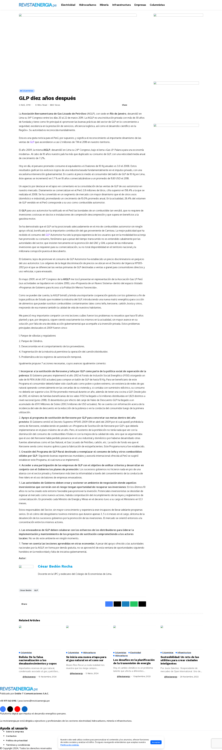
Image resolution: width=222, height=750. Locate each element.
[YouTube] (17, 709)
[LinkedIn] (24, 709)
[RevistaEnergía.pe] (38, 5)
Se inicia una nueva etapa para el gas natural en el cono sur (86, 658)
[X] (10, 709)
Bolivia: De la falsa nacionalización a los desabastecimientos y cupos (38, 660)
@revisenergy (29, 677)
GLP (32, 142)
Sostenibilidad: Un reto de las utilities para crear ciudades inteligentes (180, 660)
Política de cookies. (69, 745)
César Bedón (25, 590)
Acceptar (156, 742)
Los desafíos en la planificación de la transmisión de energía (133, 661)
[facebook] (3, 709)
